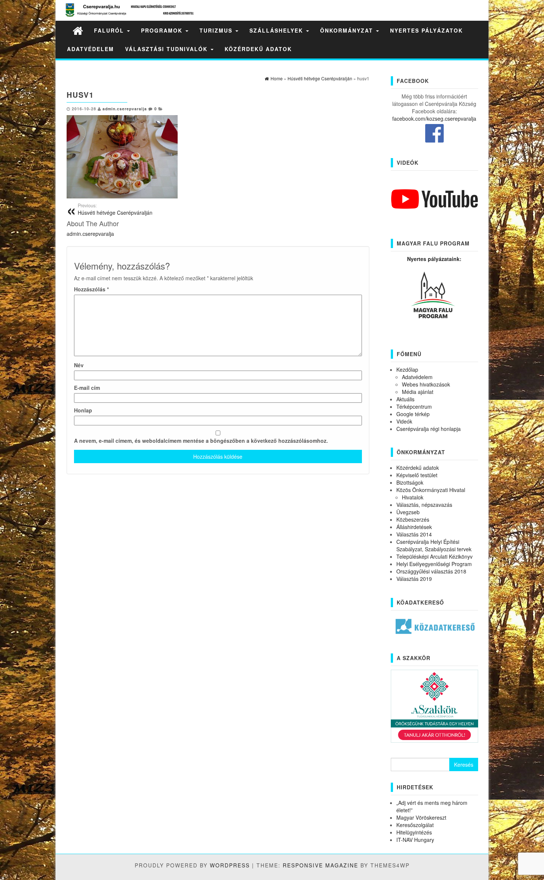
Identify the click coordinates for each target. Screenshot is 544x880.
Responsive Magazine (320, 865)
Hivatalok (412, 497)
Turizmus (217, 30)
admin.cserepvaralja (125, 108)
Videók (404, 421)
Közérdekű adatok (258, 49)
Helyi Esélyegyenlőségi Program (434, 564)
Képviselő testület (416, 475)
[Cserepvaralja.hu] (78, 30)
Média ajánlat (417, 391)
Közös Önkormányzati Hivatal (430, 489)
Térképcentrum (414, 406)
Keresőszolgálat (415, 825)
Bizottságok (409, 482)
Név (79, 365)
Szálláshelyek (277, 30)
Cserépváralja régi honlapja (428, 428)
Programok (163, 30)
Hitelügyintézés (414, 832)
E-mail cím (87, 387)
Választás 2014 (414, 534)
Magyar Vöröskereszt (421, 817)
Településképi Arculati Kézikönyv (434, 556)
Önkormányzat (347, 30)
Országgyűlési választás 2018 (431, 571)
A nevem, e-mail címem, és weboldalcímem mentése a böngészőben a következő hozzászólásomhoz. (201, 440)
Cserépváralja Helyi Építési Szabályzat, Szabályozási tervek (433, 545)
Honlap (83, 410)
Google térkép (413, 414)
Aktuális (405, 399)
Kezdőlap (407, 369)
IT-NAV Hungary (415, 839)
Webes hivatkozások (426, 384)
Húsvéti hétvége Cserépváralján (115, 209)
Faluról (110, 30)
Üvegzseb (408, 512)
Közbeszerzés (412, 519)
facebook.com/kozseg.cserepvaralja (434, 118)
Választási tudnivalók (167, 49)
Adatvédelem (90, 49)
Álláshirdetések (414, 527)
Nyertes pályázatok (426, 30)
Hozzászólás (91, 289)
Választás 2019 (414, 578)
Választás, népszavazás (424, 504)
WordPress (230, 865)
